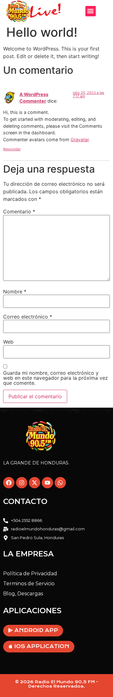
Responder (12, 149)
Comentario (19, 211)
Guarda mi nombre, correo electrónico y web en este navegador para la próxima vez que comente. (55, 377)
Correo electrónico (27, 316)
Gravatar (80, 139)
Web (8, 341)
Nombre (14, 291)
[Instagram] (21, 482)
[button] (90, 11)
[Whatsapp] (60, 482)
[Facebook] (8, 482)
